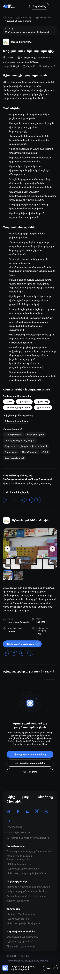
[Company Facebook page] (14, 653)
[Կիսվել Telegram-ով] (6, 500)
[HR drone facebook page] (18, 811)
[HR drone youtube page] (8, 821)
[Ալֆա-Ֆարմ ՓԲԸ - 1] (7, 575)
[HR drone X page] (37, 811)
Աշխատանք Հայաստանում (22, 936)
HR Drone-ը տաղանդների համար (26, 873)
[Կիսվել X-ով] (37, 500)
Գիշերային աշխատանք (20, 946)
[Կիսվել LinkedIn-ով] (22, 500)
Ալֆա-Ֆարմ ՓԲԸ (43, 17)
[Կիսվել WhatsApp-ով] (14, 500)
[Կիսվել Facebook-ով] (30, 500)
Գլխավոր (7, 17)
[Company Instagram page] (30, 653)
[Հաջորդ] (52, 549)
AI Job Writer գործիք (17, 900)
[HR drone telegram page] (46, 811)
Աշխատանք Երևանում (19, 941)
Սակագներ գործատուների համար (26, 891)
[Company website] (6, 653)
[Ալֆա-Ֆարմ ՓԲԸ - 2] (18, 575)
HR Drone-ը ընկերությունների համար (28, 886)
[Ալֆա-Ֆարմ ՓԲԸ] (6, 520)
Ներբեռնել (39, 6)
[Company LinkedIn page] (22, 653)
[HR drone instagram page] (8, 811)
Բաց (48, 967)
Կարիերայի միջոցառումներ (22, 868)
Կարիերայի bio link (17, 918)
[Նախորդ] (7, 549)
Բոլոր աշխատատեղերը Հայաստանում (29, 851)
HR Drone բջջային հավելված (23, 923)
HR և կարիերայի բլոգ (18, 864)
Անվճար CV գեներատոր (20, 914)
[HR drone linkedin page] (27, 811)
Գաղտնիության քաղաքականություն (27, 960)
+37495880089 (14, 827)
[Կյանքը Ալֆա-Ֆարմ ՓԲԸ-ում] (30, 548)
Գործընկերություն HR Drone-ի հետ (26, 896)
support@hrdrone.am (18, 832)
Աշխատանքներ (23, 17)
